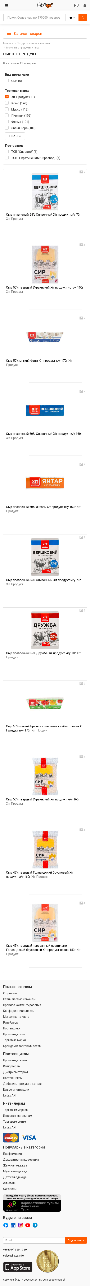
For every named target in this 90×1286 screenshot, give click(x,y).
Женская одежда (15, 1165)
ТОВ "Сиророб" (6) (24, 152)
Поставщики (11, 1028)
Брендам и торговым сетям (22, 1046)
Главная (8, 43)
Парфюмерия (12, 1153)
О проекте (10, 993)
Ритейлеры (10, 1022)
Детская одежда (15, 1177)
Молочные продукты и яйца (23, 47)
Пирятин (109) (21, 115)
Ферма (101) (20, 122)
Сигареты (10, 1189)
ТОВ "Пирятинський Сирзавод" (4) (35, 158)
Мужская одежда (15, 1171)
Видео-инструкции (16, 1089)
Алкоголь (9, 1183)
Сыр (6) (16, 81)
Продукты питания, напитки (33, 43)
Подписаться (76, 1240)
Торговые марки (14, 1040)
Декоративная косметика (21, 1159)
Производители (14, 1034)
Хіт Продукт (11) (23, 97)
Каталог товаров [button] (27, 33)
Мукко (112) (19, 109)
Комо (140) (19, 103)
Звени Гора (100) (23, 128)
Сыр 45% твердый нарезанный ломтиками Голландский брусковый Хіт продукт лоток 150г (43, 950)
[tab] (45, 33)
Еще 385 (15, 136)
